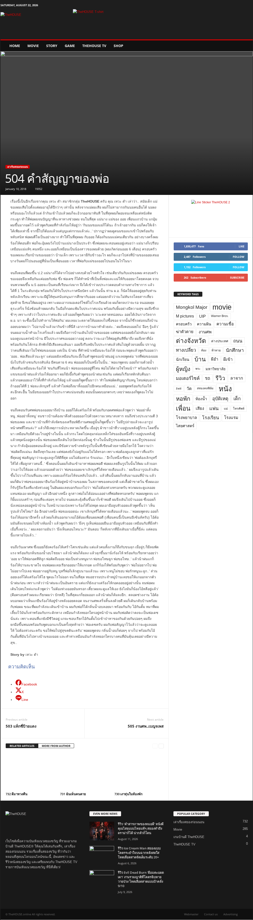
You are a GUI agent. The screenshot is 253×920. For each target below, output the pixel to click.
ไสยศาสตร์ (185, 425)
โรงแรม (231, 417)
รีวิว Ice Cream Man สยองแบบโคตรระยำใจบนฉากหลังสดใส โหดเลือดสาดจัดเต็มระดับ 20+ (139, 852)
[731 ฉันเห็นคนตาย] (84, 771)
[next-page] (161, 746)
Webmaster (191, 914)
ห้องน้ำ (201, 399)
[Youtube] (249, 6)
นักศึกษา (235, 350)
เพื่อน (183, 408)
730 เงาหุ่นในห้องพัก (128, 794)
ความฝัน (204, 324)
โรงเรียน (210, 417)
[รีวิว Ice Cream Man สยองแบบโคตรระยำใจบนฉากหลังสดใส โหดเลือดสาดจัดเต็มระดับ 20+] (101, 855)
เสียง (200, 408)
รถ (207, 378)
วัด (189, 388)
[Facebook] (226, 6)
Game (70, 45)
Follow (238, 257)
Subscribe (237, 277)
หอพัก (183, 398)
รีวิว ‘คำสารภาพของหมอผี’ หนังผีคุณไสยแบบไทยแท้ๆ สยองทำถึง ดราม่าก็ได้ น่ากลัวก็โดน (141, 828)
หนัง (225, 389)
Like (241, 246)
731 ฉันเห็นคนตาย (73, 794)
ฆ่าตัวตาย (184, 331)
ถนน (237, 340)
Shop (118, 45)
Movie (33, 45)
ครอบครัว (184, 324)
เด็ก (237, 398)
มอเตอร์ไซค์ (188, 378)
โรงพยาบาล (186, 417)
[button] (245, 45)
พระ (197, 368)
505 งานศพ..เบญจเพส (146, 726)
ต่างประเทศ (219, 341)
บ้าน (200, 359)
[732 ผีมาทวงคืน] (30, 771)
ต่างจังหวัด (191, 340)
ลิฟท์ (178, 388)
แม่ (226, 408)
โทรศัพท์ (238, 408)
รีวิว (220, 378)
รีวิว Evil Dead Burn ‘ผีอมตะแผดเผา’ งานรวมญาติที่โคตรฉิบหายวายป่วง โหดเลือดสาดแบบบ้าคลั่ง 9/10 (141, 879)
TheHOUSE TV (94, 45)
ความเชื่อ (225, 324)
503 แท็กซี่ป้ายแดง (21, 726)
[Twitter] (241, 6)
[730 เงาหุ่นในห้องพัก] (139, 771)
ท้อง (203, 350)
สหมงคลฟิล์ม (205, 388)
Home (14, 45)
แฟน (214, 408)
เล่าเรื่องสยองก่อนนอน (17, 166)
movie (222, 307)
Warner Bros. (220, 316)
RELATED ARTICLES (22, 746)
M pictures (185, 316)
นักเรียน (182, 359)
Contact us (211, 914)
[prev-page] (155, 746)
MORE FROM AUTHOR (56, 746)
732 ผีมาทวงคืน (16, 794)
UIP (202, 316)
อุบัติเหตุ (220, 398)
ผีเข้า (228, 359)
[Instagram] (234, 6)
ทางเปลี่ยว (186, 350)
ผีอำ (214, 359)
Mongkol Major (191, 307)
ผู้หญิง (183, 369)
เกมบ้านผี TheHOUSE (188, 837)
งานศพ (205, 331)
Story (51, 45)
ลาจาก (236, 378)
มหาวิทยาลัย (216, 369)
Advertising (230, 914)
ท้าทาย (216, 350)
